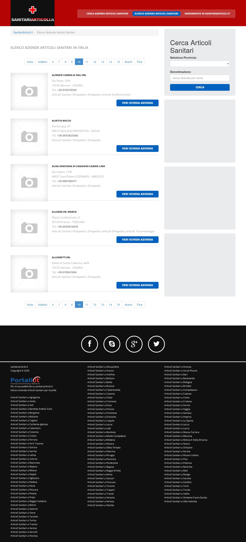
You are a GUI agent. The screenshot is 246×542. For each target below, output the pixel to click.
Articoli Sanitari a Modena (101, 439)
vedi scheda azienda (137, 103)
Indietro (42, 62)
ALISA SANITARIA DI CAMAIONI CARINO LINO (78, 166)
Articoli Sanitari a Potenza (178, 463)
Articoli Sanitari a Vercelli (24, 532)
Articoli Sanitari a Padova (24, 482)
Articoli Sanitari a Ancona (177, 366)
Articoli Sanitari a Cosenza (25, 432)
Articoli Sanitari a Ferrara (24, 439)
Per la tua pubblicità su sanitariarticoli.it (32, 386)
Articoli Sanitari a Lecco (176, 424)
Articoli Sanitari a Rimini (23, 505)
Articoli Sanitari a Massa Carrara (181, 432)
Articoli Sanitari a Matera (24, 466)
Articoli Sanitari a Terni (176, 486)
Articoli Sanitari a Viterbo (100, 505)
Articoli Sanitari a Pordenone (102, 463)
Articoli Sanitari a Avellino (101, 374)
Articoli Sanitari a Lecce (99, 424)
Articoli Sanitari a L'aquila (100, 420)
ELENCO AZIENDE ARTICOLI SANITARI (156, 13)
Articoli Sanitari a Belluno (100, 378)
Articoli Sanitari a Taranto (24, 516)
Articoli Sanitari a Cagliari (24, 420)
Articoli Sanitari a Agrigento (25, 397)
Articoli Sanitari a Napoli (23, 474)
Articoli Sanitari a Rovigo (177, 474)
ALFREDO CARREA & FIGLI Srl (69, 75)
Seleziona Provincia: (183, 57)
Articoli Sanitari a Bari (176, 374)
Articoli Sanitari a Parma (177, 451)
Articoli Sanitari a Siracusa (101, 482)
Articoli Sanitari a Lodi (99, 428)
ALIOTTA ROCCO (61, 120)
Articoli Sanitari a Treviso (24, 524)
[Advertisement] (199, 129)
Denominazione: (180, 72)
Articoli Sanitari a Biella (99, 382)
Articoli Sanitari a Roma (99, 474)
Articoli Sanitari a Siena (23, 512)
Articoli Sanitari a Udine (176, 493)
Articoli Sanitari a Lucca (176, 428)
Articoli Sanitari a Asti (22, 405)
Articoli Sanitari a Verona (100, 501)
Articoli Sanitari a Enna (99, 405)
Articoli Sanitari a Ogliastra (25, 478)
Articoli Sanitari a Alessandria (103, 366)
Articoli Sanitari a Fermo (177, 405)
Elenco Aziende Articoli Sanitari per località (33, 390)
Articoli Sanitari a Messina (178, 436)
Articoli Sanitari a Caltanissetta (103, 389)
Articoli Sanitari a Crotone (178, 401)
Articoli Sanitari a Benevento (179, 378)
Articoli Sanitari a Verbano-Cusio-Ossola (185, 497)
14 (110, 62)
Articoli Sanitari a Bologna (178, 382)
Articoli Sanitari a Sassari (100, 478)
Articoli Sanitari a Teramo (101, 486)
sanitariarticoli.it (19, 366)
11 (86, 62)
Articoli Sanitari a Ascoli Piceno (180, 370)
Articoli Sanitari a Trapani (101, 489)
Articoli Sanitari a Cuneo (23, 435)
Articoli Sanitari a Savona (177, 478)
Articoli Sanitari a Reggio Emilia (104, 470)
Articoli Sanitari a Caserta (101, 393)
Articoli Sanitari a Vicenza (24, 535)
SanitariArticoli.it (23, 32)
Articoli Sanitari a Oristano (178, 447)
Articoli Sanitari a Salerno (24, 508)
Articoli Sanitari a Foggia (177, 409)
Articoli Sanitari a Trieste (100, 493)
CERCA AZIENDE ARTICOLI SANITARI (107, 13)
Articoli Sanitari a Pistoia (24, 493)
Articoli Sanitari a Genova (177, 413)
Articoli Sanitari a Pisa (176, 459)
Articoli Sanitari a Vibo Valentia (180, 501)
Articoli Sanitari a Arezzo (100, 370)
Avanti (128, 62)
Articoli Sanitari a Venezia (101, 497)
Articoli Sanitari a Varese (24, 528)
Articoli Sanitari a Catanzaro (26, 428)
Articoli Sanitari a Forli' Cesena (27, 443)
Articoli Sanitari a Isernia (24, 451)
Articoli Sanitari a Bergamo (25, 412)
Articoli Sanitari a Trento (177, 489)
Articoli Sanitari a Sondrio (177, 482)
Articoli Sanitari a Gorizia (24, 447)
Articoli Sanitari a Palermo (101, 451)
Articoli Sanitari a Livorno (24, 458)
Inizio (30, 62)
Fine (139, 62)
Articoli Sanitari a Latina (23, 455)
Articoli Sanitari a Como (176, 397)
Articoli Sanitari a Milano (24, 470)
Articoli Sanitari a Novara (100, 443)
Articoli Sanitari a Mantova (101, 432)
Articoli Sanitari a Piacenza (101, 459)
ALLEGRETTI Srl (61, 257)
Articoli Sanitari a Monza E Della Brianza (185, 439)
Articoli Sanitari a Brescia (100, 386)
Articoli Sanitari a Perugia (101, 455)
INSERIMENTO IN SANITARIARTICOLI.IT (207, 13)
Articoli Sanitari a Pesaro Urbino (181, 455)
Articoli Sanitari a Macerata (25, 462)
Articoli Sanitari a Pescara (24, 489)
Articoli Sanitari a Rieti (176, 470)
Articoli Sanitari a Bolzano (24, 416)
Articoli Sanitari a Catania (177, 393)
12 (94, 62)
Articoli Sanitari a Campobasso (180, 389)
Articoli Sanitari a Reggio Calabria (28, 501)
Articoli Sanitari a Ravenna (178, 466)
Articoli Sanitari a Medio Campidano (106, 436)
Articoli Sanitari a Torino (23, 520)
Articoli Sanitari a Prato (23, 497)
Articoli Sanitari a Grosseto (101, 416)
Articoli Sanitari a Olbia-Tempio (104, 447)
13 (102, 62)
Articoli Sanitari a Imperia (177, 416)
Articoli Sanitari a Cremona (101, 401)
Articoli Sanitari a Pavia (23, 485)
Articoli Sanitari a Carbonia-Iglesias (29, 424)
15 (118, 62)
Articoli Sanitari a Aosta (23, 401)
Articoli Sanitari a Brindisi (177, 386)
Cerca (200, 87)
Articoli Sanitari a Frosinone (102, 413)
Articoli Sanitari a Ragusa (100, 466)
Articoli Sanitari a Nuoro (177, 443)
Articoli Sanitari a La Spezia (178, 420)
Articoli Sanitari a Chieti (99, 397)
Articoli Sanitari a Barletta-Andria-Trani (31, 408)
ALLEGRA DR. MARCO (64, 211)
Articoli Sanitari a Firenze (100, 409)
